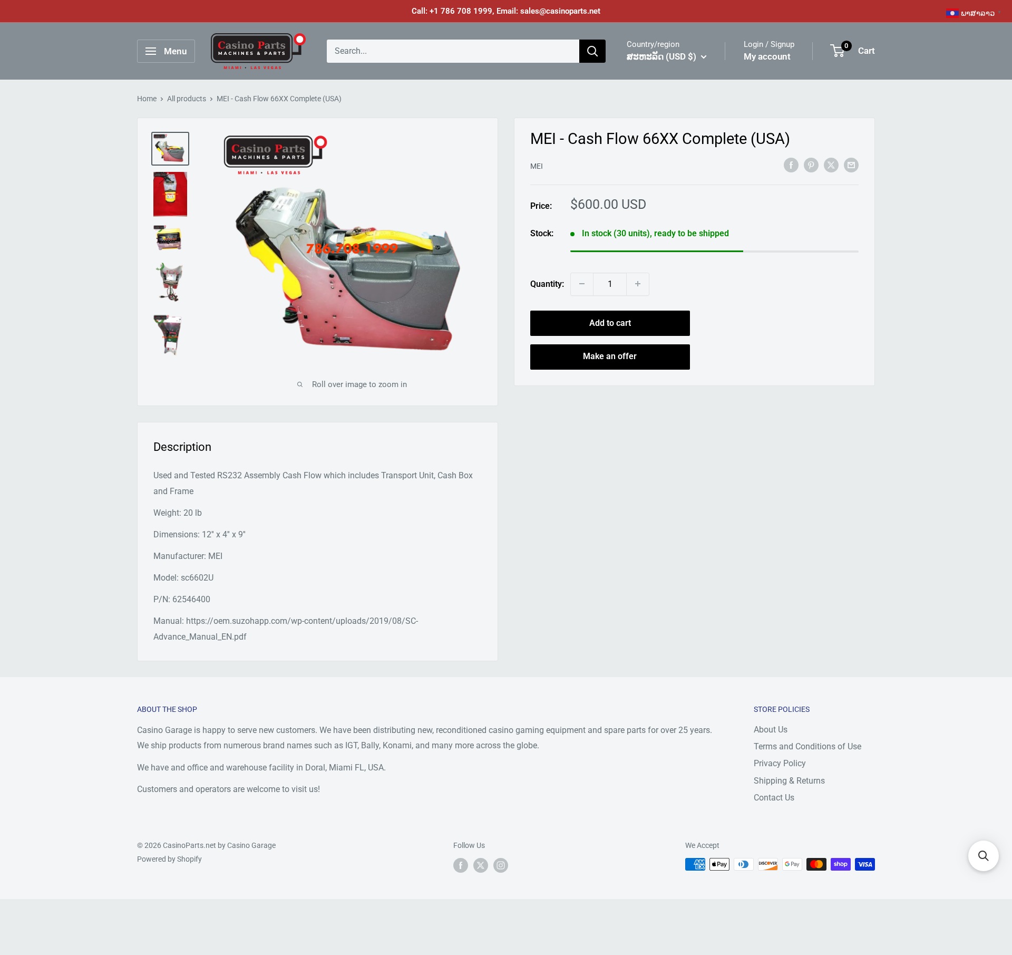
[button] (983, 856)
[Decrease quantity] (582, 284)
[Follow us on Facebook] (460, 865)
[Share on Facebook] (791, 164)
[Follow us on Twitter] (480, 865)
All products (186, 98)
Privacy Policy (780, 763)
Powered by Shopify (169, 859)
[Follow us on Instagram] (500, 865)
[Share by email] (851, 164)
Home (147, 98)
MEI (536, 165)
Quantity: (547, 284)
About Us (770, 730)
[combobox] (453, 51)
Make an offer (610, 356)
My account (767, 56)
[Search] (592, 51)
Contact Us (774, 798)
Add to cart (610, 322)
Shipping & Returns (789, 781)
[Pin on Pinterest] (811, 164)
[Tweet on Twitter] (831, 164)
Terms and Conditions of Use (807, 746)
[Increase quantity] (638, 284)
